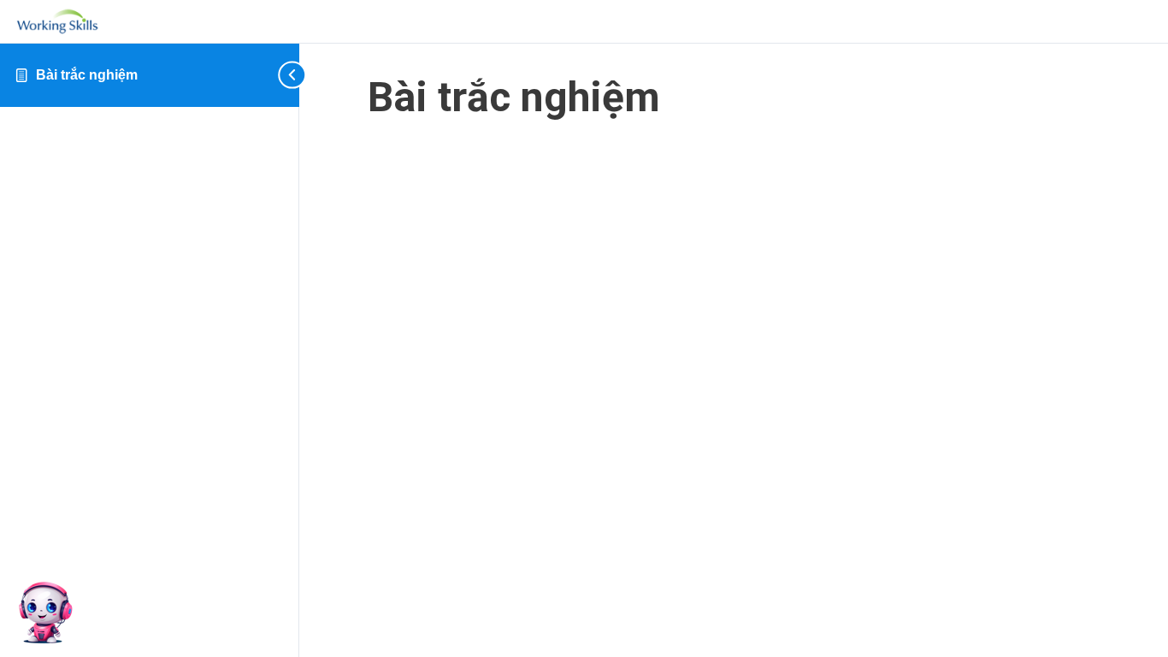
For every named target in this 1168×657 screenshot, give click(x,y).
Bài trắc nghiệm (87, 75)
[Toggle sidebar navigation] (273, 75)
